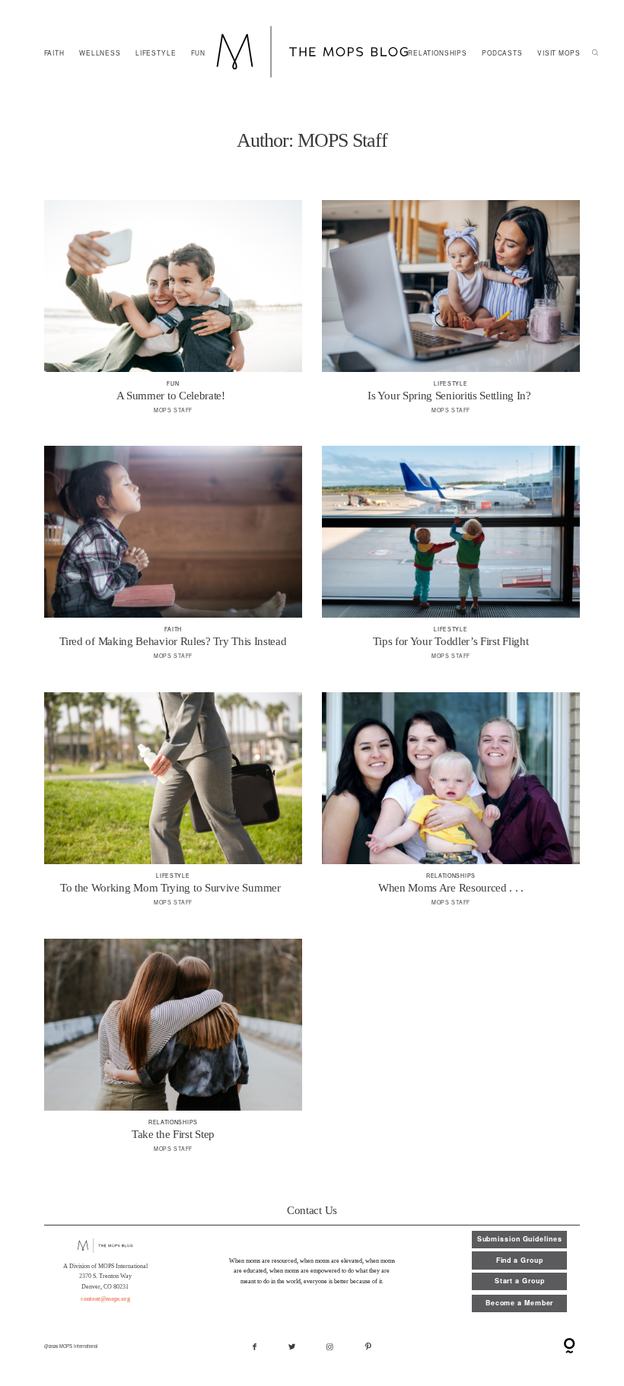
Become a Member (519, 1303)
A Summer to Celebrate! (173, 313)
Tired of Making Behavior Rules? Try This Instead (173, 559)
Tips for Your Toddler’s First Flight (451, 559)
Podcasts (502, 52)
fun (173, 383)
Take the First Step (173, 1052)
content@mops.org (105, 1298)
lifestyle (156, 52)
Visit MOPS (558, 52)
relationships (437, 52)
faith (54, 52)
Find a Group (519, 1260)
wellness (100, 52)
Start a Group (520, 1281)
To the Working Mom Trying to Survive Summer (173, 805)
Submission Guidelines (519, 1239)
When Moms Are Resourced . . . (451, 805)
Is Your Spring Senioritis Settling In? (451, 313)
